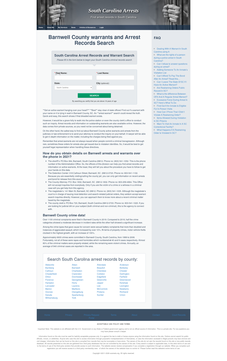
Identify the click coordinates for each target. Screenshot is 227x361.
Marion (48, 288)
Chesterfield (51, 273)
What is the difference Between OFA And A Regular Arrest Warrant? (170, 95)
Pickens (100, 291)
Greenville (102, 279)
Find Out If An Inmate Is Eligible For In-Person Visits (170, 107)
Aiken (74, 264)
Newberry (124, 288)
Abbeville (49, 264)
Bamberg (49, 267)
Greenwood (125, 279)
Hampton (49, 282)
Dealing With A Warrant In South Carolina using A (170, 50)
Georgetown (77, 279)
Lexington (124, 285)
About (134, 314)
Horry (74, 282)
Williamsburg (51, 297)
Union (122, 294)
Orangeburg (77, 291)
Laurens (75, 285)
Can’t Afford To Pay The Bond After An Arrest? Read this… (169, 77)
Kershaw (124, 282)
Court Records (179, 314)
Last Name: (102, 73)
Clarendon (77, 273)
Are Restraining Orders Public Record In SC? (169, 89)
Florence (49, 279)
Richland (124, 291)
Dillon (48, 276)
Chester (123, 270)
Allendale (101, 264)
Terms (113, 314)
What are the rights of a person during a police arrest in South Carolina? (169, 57)
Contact (156, 314)
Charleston (77, 270)
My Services (62, 27)
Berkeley (124, 267)
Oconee (49, 291)
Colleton (101, 273)
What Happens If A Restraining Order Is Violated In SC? (170, 131)
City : (102, 83)
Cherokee (101, 270)
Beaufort (101, 267)
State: (57, 83)
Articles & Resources (87, 27)
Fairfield (123, 276)
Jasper (100, 282)
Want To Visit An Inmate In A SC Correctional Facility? (170, 125)
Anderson (124, 264)
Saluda (48, 294)
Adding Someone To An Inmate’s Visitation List (171, 71)
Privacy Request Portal (91, 316)
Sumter (100, 294)
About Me (50, 27)
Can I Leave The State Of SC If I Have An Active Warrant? (170, 83)
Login (102, 27)
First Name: (60, 73)
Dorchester (77, 276)
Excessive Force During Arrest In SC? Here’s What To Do (170, 101)
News (73, 27)
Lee (98, 285)
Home (41, 27)
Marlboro (76, 288)
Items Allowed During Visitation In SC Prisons (170, 119)
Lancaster (50, 285)
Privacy (68, 314)
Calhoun (49, 270)
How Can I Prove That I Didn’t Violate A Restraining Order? (169, 113)
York (74, 297)
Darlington (124, 273)
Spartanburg (77, 294)
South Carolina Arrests (113, 10)
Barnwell (76, 267)
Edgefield (101, 276)
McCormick (102, 288)
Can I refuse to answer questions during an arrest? (170, 65)
